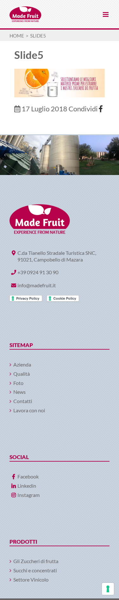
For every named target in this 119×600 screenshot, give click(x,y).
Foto (18, 383)
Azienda (22, 364)
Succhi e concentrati (35, 570)
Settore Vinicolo (31, 579)
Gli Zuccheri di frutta (35, 561)
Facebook (28, 476)
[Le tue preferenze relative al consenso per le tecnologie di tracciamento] (108, 589)
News (19, 392)
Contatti (22, 401)
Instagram (28, 495)
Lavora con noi (29, 410)
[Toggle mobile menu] (106, 14)
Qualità (21, 374)
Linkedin (26, 486)
